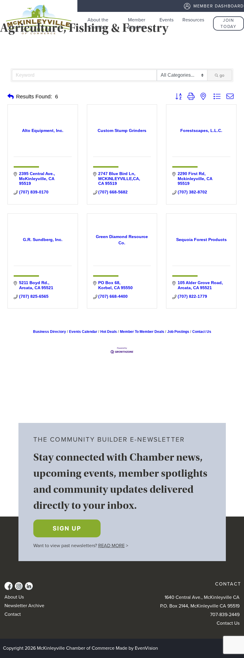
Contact (12, 614)
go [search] (222, 75)
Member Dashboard (218, 6)
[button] (10, 96)
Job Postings (178, 332)
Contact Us (201, 332)
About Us (14, 597)
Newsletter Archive (24, 606)
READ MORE (111, 546)
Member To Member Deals (142, 332)
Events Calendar (83, 332)
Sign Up (67, 528)
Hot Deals (108, 332)
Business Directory (49, 332)
